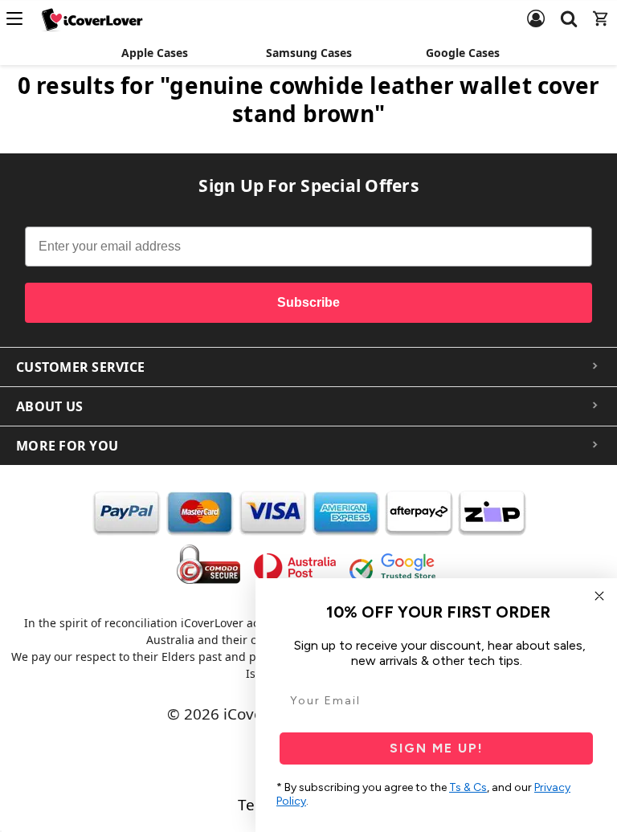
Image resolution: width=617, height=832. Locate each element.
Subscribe (308, 302)
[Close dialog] (599, 596)
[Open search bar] (569, 9)
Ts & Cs (468, 787)
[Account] (536, 9)
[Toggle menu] (19, 18)
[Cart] (601, 9)
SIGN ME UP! (437, 748)
